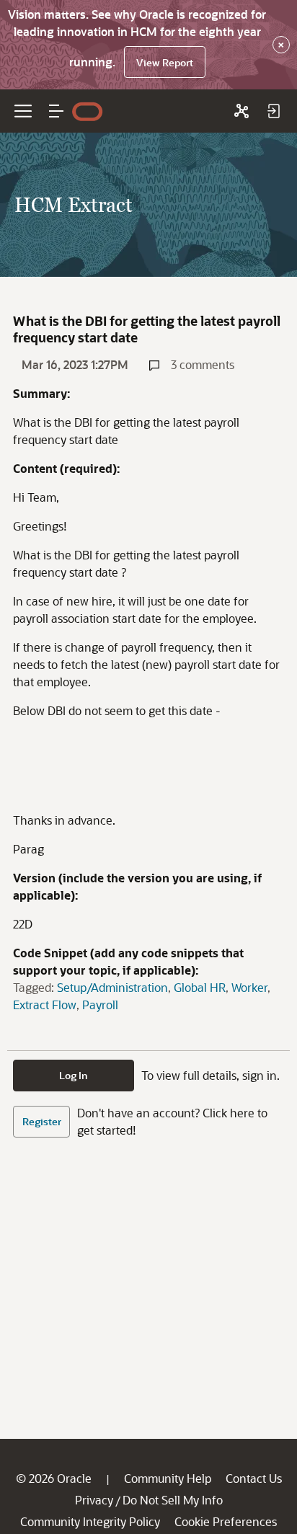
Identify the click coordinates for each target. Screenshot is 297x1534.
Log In (73, 1075)
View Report (164, 62)
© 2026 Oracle (54, 1478)
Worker (249, 987)
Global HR (200, 987)
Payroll (100, 1004)
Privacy (94, 1499)
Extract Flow (44, 1004)
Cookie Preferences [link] (225, 1521)
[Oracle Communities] (241, 111)
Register (41, 1121)
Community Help (167, 1478)
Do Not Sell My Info (173, 1499)
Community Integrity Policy (90, 1521)
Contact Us (254, 1478)
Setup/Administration (112, 987)
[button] (56, 111)
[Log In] (273, 111)
